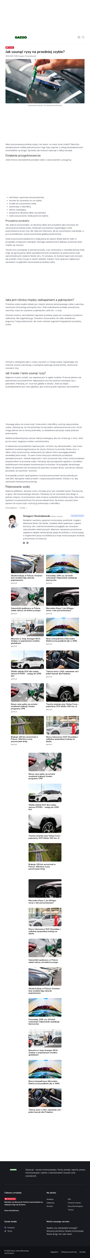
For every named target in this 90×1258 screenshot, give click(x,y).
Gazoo (13, 1251)
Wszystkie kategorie (75, 1206)
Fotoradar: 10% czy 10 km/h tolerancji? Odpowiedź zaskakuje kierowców (61, 577)
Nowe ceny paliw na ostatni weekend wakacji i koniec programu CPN (24, 706)
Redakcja (50, 1199)
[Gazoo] (20, 37)
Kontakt (50, 1206)
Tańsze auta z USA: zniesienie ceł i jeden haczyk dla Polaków (62, 672)
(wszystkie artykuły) (77, 515)
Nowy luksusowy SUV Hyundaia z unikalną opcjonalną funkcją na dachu (62, 739)
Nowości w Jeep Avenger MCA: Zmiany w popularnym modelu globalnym (25, 640)
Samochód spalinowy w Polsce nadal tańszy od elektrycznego (25, 609)
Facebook (11, 1228)
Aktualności (11, 1199)
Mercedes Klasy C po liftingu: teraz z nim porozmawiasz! (60, 609)
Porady (10, 47)
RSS (69, 1199)
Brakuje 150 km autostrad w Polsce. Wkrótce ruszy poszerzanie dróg (24, 739)
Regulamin (54, 1252)
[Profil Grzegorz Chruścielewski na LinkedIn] (27, 543)
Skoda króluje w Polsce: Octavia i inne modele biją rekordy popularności (26, 577)
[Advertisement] (45, 17)
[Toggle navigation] (79, 37)
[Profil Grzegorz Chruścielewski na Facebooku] (24, 543)
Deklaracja (50, 1203)
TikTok (9, 1231)
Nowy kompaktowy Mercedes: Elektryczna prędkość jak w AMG (61, 639)
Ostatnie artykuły (74, 1203)
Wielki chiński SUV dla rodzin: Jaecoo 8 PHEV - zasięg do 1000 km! (26, 673)
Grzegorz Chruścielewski (27, 56)
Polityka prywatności (69, 1252)
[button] (83, 37)
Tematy (71, 1210)
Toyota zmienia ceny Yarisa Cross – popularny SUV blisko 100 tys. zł (62, 705)
